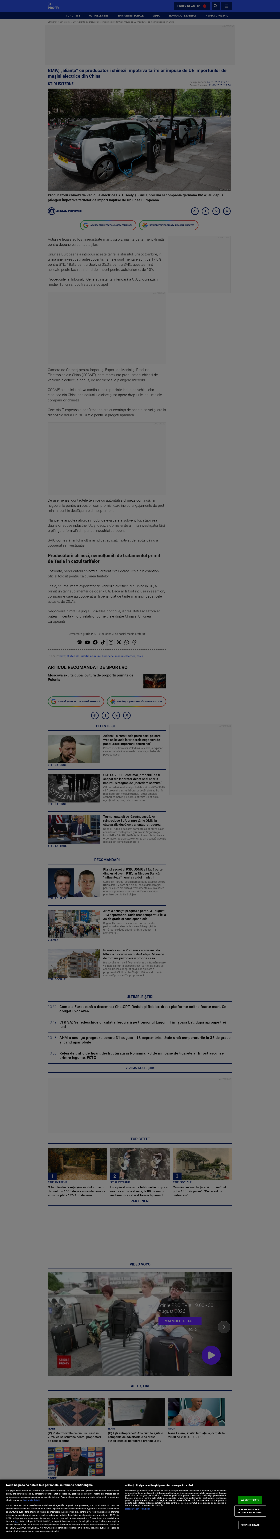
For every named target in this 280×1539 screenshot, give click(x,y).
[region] (140, 1509)
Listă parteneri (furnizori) (137, 1509)
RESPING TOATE (250, 1525)
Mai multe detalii (31, 1500)
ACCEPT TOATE (250, 1499)
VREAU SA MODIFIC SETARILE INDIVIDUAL (250, 1511)
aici (16, 1521)
